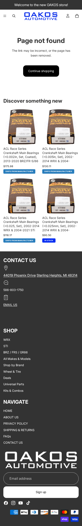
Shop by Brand (13, 365)
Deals (7, 378)
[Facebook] (5, 502)
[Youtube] (20, 502)
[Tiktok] (28, 502)
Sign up (41, 492)
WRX (6, 339)
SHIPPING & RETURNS (18, 430)
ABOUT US (11, 417)
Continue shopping (41, 71)
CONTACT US (13, 442)
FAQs (7, 436)
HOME (7, 410)
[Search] (14, 16)
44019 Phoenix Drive (19, 275)
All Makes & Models (16, 359)
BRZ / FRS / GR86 (15, 352)
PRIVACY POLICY (15, 423)
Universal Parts (13, 384)
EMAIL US (10, 304)
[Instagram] (13, 502)
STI (5, 346)
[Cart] (77, 16)
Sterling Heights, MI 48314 (57, 275)
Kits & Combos (13, 390)
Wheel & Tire (12, 371)
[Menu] (5, 16)
